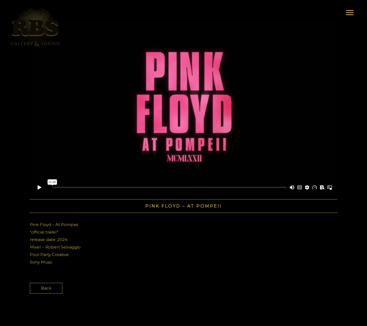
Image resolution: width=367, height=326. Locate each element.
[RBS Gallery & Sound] (35, 28)
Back (46, 288)
